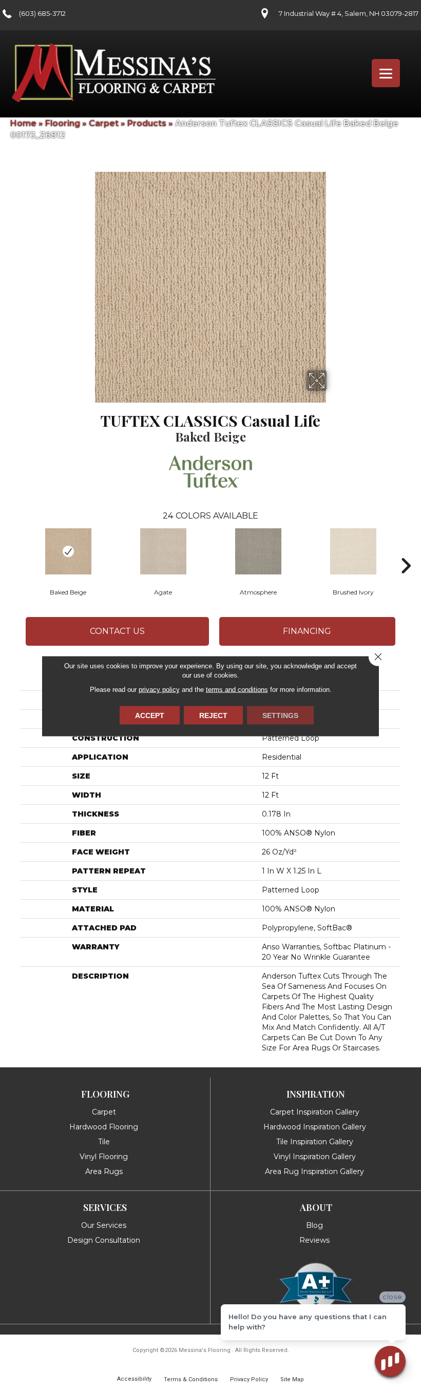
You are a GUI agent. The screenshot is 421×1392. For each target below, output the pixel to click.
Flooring (62, 123)
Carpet (104, 123)
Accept (149, 715)
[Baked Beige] (68, 551)
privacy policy (159, 689)
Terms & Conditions (191, 1379)
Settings (280, 715)
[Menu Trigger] (386, 73)
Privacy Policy (249, 1379)
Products (146, 123)
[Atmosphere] (257, 551)
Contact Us (117, 631)
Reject (213, 715)
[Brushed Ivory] (352, 551)
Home (23, 123)
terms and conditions (237, 689)
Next (405, 550)
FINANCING (307, 631)
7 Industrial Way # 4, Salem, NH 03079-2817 (348, 13)
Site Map (292, 1379)
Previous (15, 550)
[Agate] (163, 551)
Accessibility (134, 1379)
